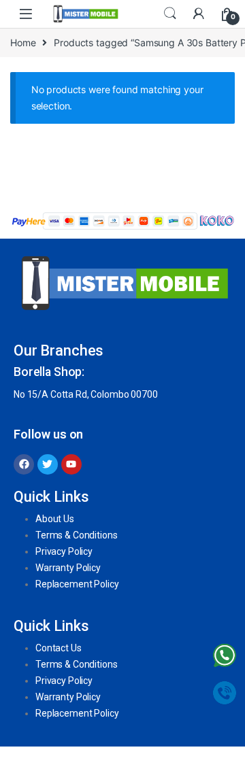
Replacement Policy (76, 584)
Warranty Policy (68, 567)
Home (22, 42)
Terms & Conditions (76, 535)
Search (170, 13)
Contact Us (58, 647)
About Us (54, 518)
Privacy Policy (64, 551)
